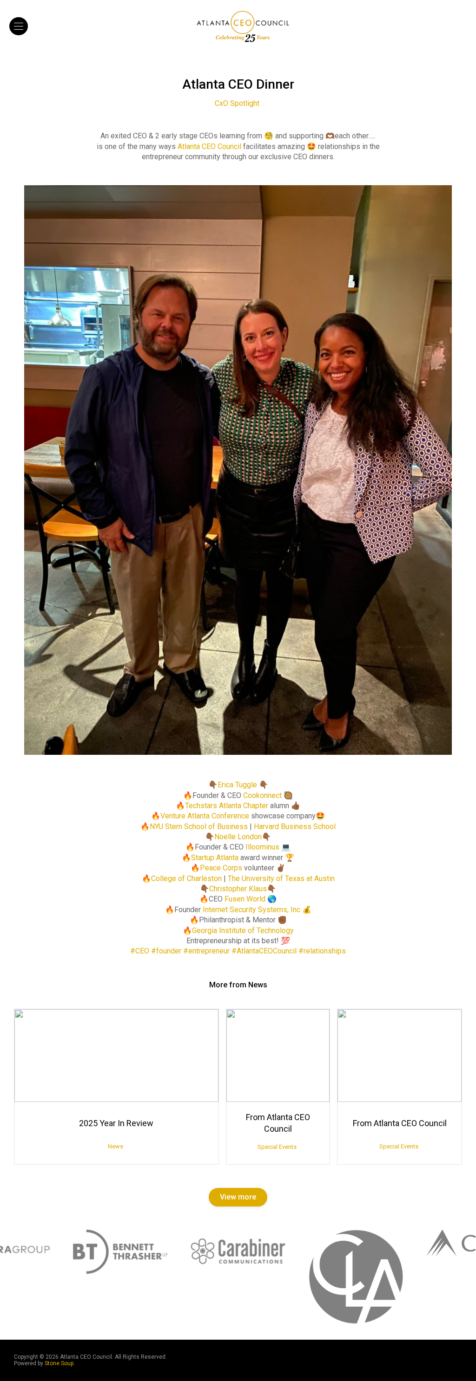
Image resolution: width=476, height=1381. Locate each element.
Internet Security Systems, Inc (251, 909)
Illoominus (262, 847)
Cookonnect (262, 795)
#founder (166, 951)
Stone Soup (59, 1363)
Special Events (277, 1146)
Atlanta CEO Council (209, 146)
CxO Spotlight (237, 103)
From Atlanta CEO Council (278, 1123)
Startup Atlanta (214, 857)
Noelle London (238, 836)
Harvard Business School (295, 826)
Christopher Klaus (238, 888)
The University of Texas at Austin (281, 878)
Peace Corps (221, 867)
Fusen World (245, 899)
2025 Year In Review (116, 1123)
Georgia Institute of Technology (243, 930)
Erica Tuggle (237, 784)
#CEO (139, 951)
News (115, 1146)
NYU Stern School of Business (199, 826)
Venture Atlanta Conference (204, 815)
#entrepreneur (206, 951)
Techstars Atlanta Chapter (226, 805)
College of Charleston (186, 878)
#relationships (322, 951)
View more (238, 1197)
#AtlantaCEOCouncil (264, 951)
